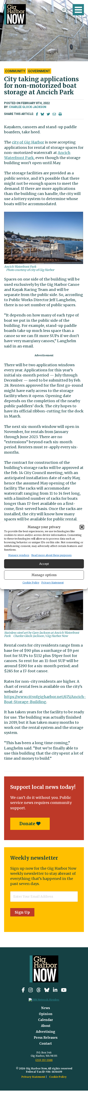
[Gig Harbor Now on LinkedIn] (55, 990)
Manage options (44, 575)
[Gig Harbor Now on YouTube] (64, 990)
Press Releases (46, 1038)
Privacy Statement (52, 582)
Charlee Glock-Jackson (27, 107)
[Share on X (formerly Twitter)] (48, 114)
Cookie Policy (31, 582)
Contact (45, 1043)
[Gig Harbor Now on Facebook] (23, 990)
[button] (82, 527)
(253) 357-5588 (44, 1060)
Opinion (45, 1014)
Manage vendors (18, 555)
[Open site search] (64, 10)
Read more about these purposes (51, 555)
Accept (44, 564)
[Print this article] (60, 114)
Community (15, 71)
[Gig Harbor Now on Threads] (38, 990)
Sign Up (22, 912)
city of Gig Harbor (28, 142)
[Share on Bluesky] (42, 114)
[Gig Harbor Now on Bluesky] (46, 990)
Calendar (45, 1020)
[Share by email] (54, 114)
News (45, 1008)
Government (39, 71)
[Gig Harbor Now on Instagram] (30, 990)
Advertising (45, 1032)
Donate (27, 823)
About (45, 1026)
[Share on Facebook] (37, 114)
